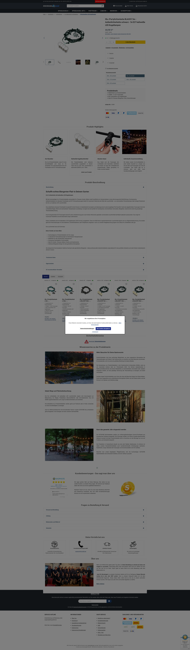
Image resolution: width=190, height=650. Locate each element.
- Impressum (95, 332)
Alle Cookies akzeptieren (103, 328)
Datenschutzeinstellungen (87, 328)
